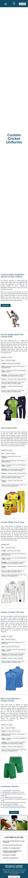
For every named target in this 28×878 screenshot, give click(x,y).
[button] (14, 842)
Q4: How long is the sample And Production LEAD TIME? (12, 851)
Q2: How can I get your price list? (12, 845)
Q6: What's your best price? (11, 858)
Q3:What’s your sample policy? (11, 848)
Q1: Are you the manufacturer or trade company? (13, 841)
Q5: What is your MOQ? (9, 855)
